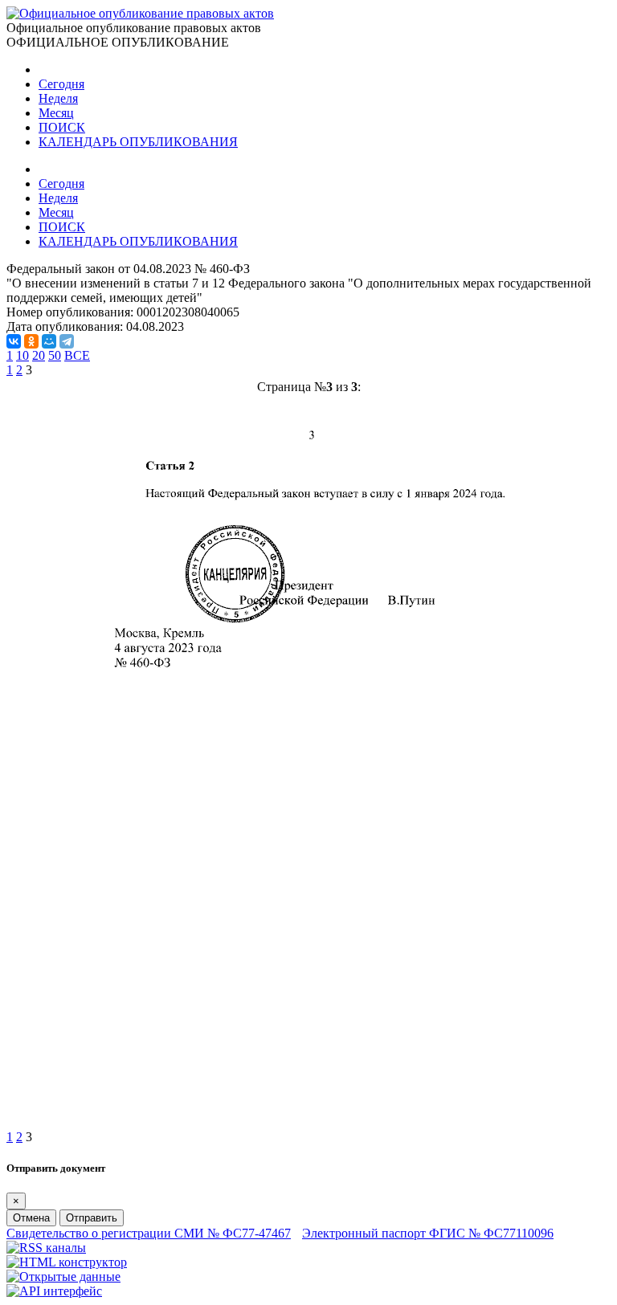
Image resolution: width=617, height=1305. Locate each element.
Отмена (31, 1218)
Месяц (56, 113)
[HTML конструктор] (66, 1262)
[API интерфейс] (54, 1291)
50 (54, 355)
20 (38, 355)
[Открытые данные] (63, 1276)
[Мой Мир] (49, 341)
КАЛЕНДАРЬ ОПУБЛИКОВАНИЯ (138, 142)
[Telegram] (66, 341)
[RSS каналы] (46, 1247)
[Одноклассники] (31, 341)
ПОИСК (62, 127)
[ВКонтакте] (13, 341)
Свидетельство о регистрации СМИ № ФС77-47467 (148, 1233)
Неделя (58, 98)
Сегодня (61, 84)
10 (22, 355)
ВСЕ (77, 355)
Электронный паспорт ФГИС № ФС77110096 (428, 1233)
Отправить (91, 1218)
